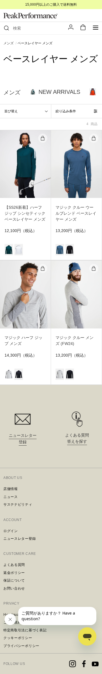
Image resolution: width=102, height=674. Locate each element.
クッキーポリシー (17, 638)
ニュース (10, 497)
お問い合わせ (14, 588)
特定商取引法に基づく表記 (24, 630)
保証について (14, 580)
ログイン (10, 531)
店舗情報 (10, 489)
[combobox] (36, 28)
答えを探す (77, 441)
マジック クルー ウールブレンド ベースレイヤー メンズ (76, 213)
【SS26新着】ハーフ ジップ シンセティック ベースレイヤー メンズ (25, 213)
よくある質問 (14, 565)
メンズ (8, 43)
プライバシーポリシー (21, 646)
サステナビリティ (17, 504)
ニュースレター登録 (19, 538)
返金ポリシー (14, 572)
